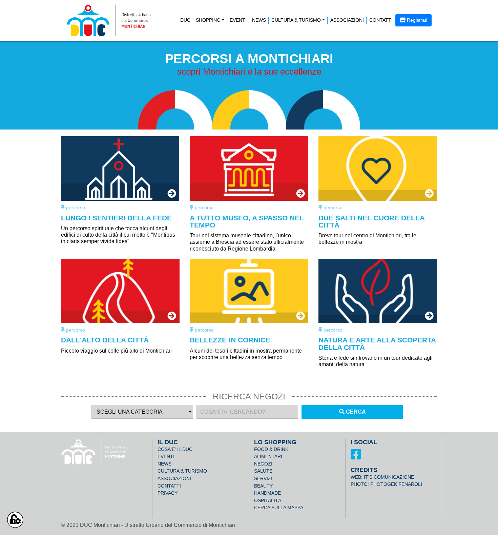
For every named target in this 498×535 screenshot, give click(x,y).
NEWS (259, 20)
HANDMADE (267, 493)
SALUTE (263, 471)
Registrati (416, 20)
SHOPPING (208, 20)
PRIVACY (168, 493)
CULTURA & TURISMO (296, 20)
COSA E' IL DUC (175, 449)
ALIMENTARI (268, 456)
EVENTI (238, 20)
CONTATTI (381, 20)
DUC (185, 20)
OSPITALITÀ (267, 500)
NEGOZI (263, 464)
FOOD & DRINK (271, 449)
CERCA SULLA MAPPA (278, 507)
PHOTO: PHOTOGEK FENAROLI (386, 484)
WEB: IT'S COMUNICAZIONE (382, 477)
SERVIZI (263, 478)
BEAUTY (263, 486)
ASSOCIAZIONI (347, 20)
